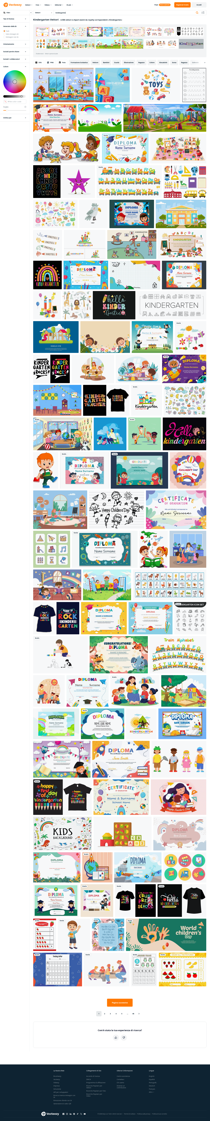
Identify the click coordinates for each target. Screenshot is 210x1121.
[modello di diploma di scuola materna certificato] (55, 118)
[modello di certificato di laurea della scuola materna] (62, 759)
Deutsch (152, 1086)
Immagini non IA (12, 37)
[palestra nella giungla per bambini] (183, 691)
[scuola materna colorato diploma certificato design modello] (84, 470)
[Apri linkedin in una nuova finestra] (70, 1114)
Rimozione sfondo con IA (62, 1100)
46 (133, 1014)
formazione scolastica (79, 62)
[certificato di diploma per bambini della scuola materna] (179, 833)
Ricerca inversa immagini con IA (64, 1096)
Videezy (56, 1083)
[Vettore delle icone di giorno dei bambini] (116, 509)
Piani (156, 5)
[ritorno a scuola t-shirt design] (56, 618)
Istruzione (57, 1089)
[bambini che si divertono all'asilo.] (131, 244)
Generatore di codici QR (62, 1104)
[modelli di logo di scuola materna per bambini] (141, 723)
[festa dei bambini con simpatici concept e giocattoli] (188, 470)
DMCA (88, 1079)
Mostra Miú (191, 44)
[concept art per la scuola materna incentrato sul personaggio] (107, 584)
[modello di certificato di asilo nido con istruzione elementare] (182, 723)
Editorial (58, 5)
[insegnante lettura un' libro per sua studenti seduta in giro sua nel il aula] (135, 691)
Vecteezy (56, 1079)
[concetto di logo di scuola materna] (84, 244)
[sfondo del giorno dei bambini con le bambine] (105, 337)
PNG (52, 62)
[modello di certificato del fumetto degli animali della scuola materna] (119, 654)
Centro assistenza (123, 1076)
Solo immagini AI (12, 34)
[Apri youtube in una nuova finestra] (85, 1114)
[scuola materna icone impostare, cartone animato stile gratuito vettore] (190, 618)
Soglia (5, 107)
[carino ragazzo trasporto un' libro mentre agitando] (74, 935)
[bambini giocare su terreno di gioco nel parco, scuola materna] (164, 118)
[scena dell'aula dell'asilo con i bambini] (62, 434)
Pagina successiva (120, 1002)
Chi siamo (120, 1083)
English (151, 1076)
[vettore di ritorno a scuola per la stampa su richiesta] (51, 369)
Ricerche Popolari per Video (94, 1095)
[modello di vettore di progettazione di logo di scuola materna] (146, 400)
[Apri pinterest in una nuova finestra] (74, 1114)
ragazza (184, 62)
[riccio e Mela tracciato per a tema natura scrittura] (194, 85)
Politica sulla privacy (143, 1114)
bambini (106, 62)
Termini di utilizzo (129, 1114)
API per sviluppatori (60, 1092)
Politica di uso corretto (159, 1114)
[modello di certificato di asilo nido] (184, 275)
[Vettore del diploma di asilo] (87, 691)
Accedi (199, 5)
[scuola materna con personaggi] (178, 148)
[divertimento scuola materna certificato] (105, 549)
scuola (116, 62)
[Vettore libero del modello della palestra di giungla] (56, 337)
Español (152, 1079)
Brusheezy (57, 1076)
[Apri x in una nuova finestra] (81, 1114)
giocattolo (163, 62)
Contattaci (120, 1079)
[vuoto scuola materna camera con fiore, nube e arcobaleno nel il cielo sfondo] (100, 118)
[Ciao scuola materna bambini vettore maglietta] (114, 305)
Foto (37, 5)
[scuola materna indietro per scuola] (47, 275)
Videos (47, 5)
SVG (40, 62)
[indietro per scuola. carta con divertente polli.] (47, 305)
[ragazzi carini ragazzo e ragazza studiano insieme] (138, 369)
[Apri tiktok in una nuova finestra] (77, 1114)
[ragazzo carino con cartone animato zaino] (45, 470)
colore (151, 62)
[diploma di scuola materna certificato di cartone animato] (85, 275)
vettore (95, 62)
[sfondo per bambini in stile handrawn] (62, 833)
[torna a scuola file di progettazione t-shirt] (184, 434)
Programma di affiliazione (95, 1083)
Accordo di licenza (93, 1076)
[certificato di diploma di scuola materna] (121, 759)
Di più (69, 5)
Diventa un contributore (121, 1087)
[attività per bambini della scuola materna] (57, 584)
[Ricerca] (197, 12)
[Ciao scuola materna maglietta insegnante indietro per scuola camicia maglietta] (182, 900)
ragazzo (141, 62)
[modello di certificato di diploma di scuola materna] (131, 214)
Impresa (56, 1086)
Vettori (27, 5)
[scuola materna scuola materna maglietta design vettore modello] (135, 900)
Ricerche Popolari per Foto (96, 1091)
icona (174, 62)
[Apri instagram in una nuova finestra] (67, 1114)
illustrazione (128, 62)
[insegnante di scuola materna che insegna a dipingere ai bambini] (93, 369)
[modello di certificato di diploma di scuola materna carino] (137, 867)
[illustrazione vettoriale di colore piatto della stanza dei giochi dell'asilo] (60, 509)
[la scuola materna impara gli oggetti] (97, 867)
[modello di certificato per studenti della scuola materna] (176, 509)
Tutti (7, 31)
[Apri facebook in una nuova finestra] (63, 1114)
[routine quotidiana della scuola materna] (49, 691)
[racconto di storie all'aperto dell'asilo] (110, 434)
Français (152, 1089)
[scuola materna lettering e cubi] (112, 85)
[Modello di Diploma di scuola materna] (151, 618)
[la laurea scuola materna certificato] (139, 470)
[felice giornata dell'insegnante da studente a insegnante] (178, 797)
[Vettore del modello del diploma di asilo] (56, 900)
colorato (195, 62)
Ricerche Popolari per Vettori (94, 1087)
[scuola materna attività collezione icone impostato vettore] (171, 305)
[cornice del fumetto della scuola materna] (182, 244)
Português (153, 1083)
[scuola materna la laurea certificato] (125, 148)
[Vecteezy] (13, 5)
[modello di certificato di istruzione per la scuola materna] (56, 867)
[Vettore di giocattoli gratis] (184, 867)
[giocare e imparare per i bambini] (51, 549)
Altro (150, 1092)
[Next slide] (202, 62)
